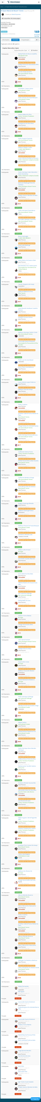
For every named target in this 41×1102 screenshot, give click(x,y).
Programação (25, 40)
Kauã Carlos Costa (23, 662)
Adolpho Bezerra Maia (24, 648)
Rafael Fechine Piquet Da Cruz (27, 731)
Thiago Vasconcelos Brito (25, 624)
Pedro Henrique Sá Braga (25, 696)
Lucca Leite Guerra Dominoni (26, 341)
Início (1, 7)
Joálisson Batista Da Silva (25, 291)
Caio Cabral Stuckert (24, 640)
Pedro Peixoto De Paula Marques (28, 97)
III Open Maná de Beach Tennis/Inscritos (16, 7)
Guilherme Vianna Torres (25, 452)
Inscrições (15, 40)
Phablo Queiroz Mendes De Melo (27, 195)
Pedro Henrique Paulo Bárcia (26, 210)
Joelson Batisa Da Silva (24, 114)
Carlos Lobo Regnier (24, 854)
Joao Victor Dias (22, 1071)
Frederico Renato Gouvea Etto (27, 783)
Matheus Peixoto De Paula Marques (28, 526)
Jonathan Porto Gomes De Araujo (27, 845)
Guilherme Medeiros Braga (26, 477)
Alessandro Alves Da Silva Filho (27, 790)
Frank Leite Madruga (24, 245)
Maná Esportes (16, 14)
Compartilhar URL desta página (11, 18)
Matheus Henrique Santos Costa (27, 332)
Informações (5, 40)
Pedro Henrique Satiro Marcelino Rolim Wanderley (27, 173)
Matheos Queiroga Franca (25, 510)
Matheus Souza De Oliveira (26, 671)
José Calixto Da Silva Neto (25, 574)
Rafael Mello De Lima (24, 600)
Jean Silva (21, 1066)
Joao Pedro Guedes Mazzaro (26, 559)
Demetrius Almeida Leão (25, 534)
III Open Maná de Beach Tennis (12, 11)
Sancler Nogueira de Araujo (26, 284)
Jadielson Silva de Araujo (25, 389)
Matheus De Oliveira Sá (25, 871)
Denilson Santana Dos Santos (27, 828)
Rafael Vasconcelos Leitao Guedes (28, 461)
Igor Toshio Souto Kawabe (25, 1082)
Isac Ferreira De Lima (24, 801)
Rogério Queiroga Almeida (25, 503)
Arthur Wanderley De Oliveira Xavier (28, 967)
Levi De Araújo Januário (25, 72)
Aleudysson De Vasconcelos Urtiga (28, 705)
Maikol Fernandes (23, 986)
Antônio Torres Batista (24, 615)
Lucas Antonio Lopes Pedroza (26, 382)
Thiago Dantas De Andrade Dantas (28, 426)
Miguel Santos (22, 722)
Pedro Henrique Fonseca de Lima (27, 435)
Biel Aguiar (21, 991)
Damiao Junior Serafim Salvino (27, 766)
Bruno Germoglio (23, 236)
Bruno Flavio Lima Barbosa (26, 367)
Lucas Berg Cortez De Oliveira (26, 486)
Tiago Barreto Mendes (24, 1050)
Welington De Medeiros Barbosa (27, 960)
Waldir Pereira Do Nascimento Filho (28, 64)
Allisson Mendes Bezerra (25, 895)
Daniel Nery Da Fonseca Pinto (26, 1035)
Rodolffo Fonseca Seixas (25, 317)
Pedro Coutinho (22, 404)
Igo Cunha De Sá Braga (25, 593)
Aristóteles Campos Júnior (25, 88)
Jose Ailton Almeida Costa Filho (27, 219)
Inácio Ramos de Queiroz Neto (27, 260)
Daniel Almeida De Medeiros (26, 680)
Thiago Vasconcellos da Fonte (26, 880)
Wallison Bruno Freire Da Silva (27, 759)
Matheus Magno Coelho (25, 147)
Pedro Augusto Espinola (25, 138)
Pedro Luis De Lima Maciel (25, 360)
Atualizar (35, 50)
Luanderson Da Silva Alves (26, 123)
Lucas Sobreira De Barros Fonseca (28, 158)
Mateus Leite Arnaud (24, 550)
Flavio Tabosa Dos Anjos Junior (27, 906)
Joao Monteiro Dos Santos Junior (27, 265)
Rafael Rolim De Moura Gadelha (27, 54)
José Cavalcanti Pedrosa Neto (26, 1040)
